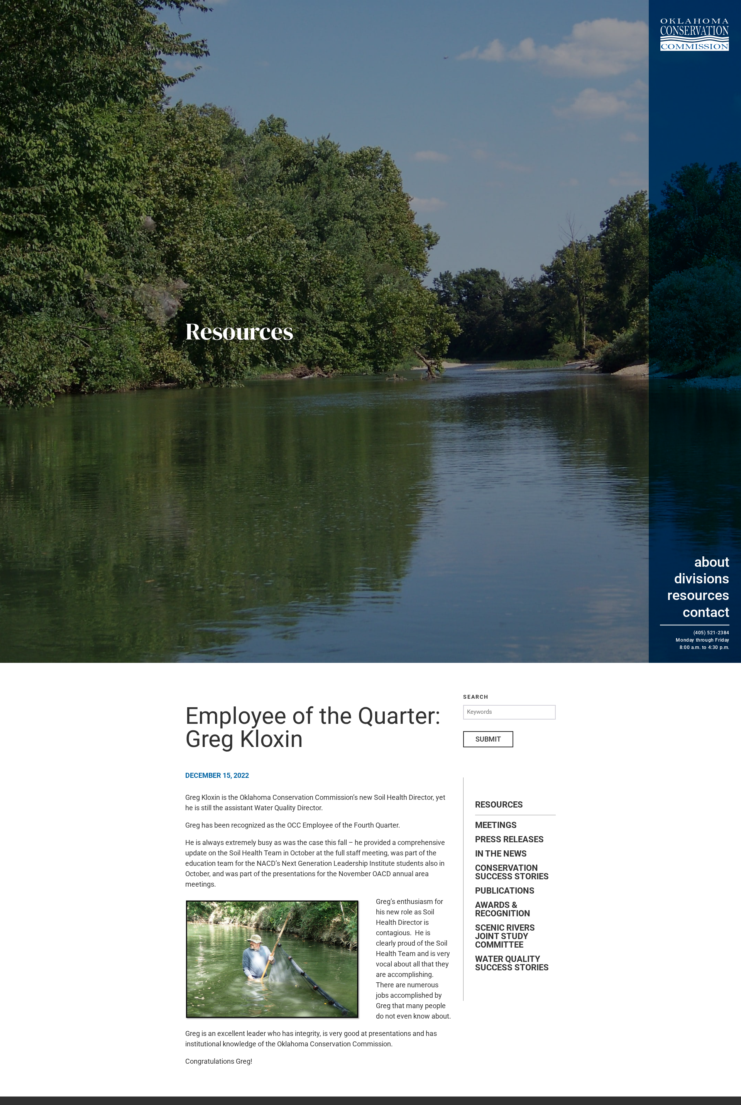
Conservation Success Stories (512, 872)
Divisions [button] (701, 579)
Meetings (496, 825)
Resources (698, 595)
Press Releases (509, 839)
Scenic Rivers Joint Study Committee (505, 936)
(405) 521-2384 (711, 632)
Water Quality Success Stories (512, 963)
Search (476, 697)
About (711, 562)
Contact (706, 612)
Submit (488, 739)
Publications (505, 891)
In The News (501, 854)
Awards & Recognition (502, 909)
